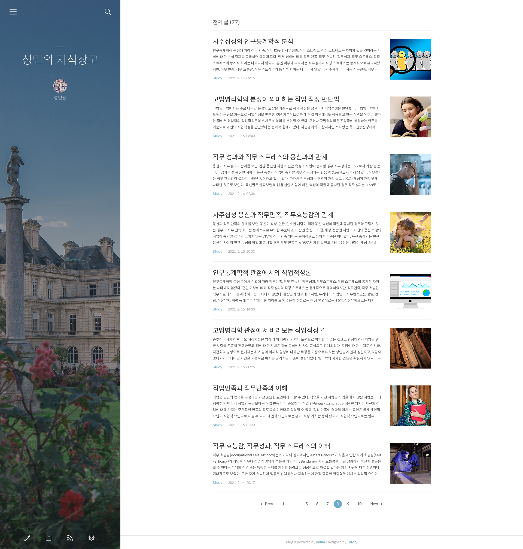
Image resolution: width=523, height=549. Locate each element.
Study (217, 78)
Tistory (352, 542)
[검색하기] (108, 12)
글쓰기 (28, 537)
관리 (92, 537)
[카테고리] (13, 11)
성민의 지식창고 (60, 60)
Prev (269, 504)
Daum (320, 542)
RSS (71, 537)
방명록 (49, 537)
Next (374, 504)
